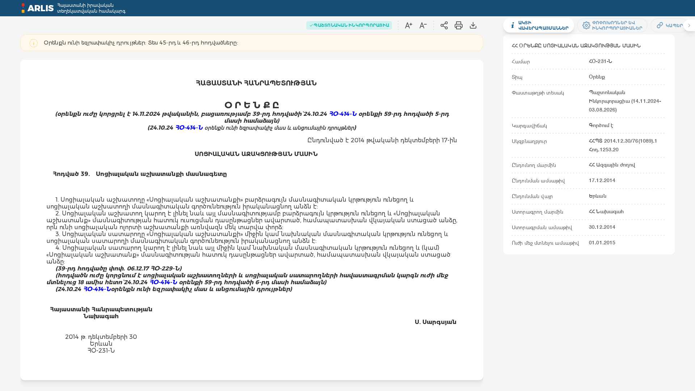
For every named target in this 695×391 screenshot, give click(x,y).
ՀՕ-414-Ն (189, 127)
